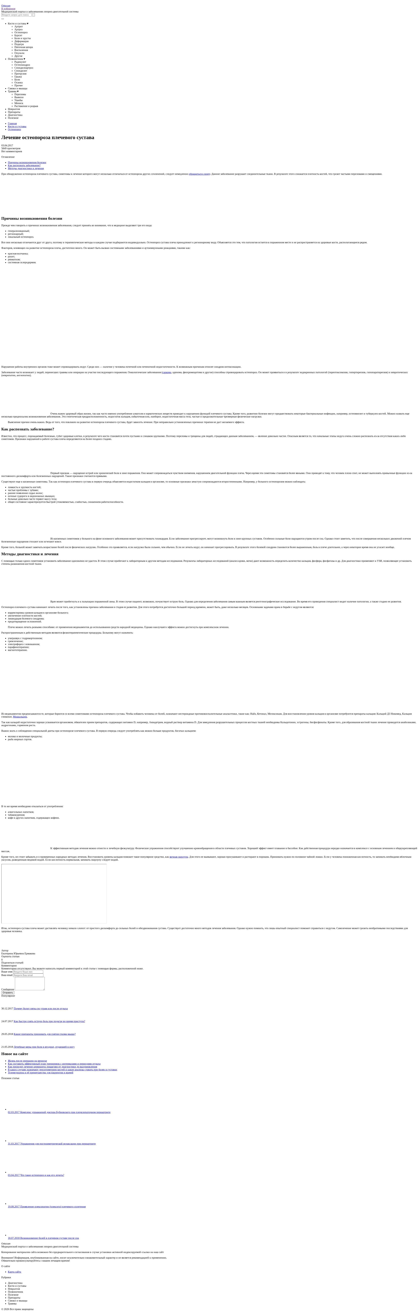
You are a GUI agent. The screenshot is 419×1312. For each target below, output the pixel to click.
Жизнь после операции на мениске (27, 1060)
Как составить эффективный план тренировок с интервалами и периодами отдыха (54, 1063)
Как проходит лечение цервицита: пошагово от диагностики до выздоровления (52, 1066)
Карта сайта (14, 1271)
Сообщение (7, 989)
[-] (4, 959)
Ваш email (6, 975)
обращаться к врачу (199, 174)
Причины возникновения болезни (27, 162)
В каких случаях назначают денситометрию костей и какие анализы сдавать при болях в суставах (62, 1069)
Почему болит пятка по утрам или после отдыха (41, 1008)
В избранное (8, 8)
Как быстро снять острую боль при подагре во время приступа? (49, 1021)
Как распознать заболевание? (24, 165)
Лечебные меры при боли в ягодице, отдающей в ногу (44, 1046)
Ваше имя (6, 971)
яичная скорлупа (179, 856)
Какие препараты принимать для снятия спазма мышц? (45, 1034)
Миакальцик (20, 716)
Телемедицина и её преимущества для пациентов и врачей (40, 1072)
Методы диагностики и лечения (26, 168)
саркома (166, 372)
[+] (6, 959)
